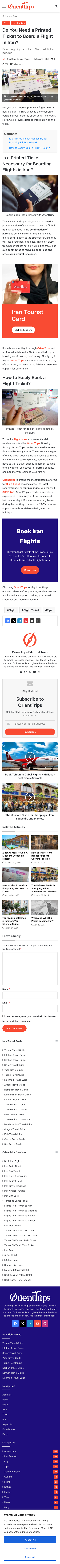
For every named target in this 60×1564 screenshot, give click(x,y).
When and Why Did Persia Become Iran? (42, 919)
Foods (7, 1492)
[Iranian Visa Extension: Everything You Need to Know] (15, 874)
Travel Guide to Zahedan (17, 1119)
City (6, 1461)
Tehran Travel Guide (14, 1050)
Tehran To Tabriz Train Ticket (19, 1245)
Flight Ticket (31, 610)
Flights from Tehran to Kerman (20, 1220)
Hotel (5, 1399)
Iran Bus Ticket (12, 1171)
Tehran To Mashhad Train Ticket (21, 1235)
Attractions (10, 1451)
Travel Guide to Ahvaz (15, 1109)
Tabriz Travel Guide (14, 1075)
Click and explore (23, 330)
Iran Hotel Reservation (15, 1176)
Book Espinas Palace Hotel (18, 1275)
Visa (4, 1409)
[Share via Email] (32, 620)
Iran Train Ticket (12, 1166)
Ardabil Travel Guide (14, 1084)
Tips (15, 16)
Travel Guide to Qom (14, 1104)
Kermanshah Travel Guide (17, 1094)
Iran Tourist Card (13, 1181)
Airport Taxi (8, 1424)
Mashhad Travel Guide (15, 1080)
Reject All (30, 1557)
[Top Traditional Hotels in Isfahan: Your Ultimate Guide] (15, 907)
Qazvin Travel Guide (14, 1139)
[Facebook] (7, 620)
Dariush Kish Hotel (13, 1265)
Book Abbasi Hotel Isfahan (17, 1280)
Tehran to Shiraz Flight (16, 1200)
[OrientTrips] (21, 6)
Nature (7, 1487)
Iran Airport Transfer (14, 1191)
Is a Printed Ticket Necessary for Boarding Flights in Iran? (28, 140)
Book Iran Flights (12, 1161)
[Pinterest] (26, 620)
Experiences (8, 1429)
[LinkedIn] (19, 620)
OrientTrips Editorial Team (18, 59)
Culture (8, 1476)
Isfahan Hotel (11, 1260)
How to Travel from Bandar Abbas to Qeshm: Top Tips (41, 855)
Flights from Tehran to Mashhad (20, 1210)
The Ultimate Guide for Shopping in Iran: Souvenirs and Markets (44, 888)
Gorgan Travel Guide (14, 1129)
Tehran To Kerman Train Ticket (20, 1240)
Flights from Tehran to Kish (18, 1205)
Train (5, 1414)
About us (7, 1394)
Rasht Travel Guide (14, 1114)
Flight (12, 610)
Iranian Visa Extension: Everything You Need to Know (15, 888)
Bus (4, 1419)
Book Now (30, 570)
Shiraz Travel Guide (14, 1065)
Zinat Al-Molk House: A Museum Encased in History (15, 855)
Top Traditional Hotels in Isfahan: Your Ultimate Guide (14, 921)
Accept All (30, 1539)
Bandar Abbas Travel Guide (18, 1124)
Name (6, 989)
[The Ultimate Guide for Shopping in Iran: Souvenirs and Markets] (44, 874)
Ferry (5, 1434)
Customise (30, 1548)
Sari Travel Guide (13, 1144)
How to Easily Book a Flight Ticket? (29, 147)
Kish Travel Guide (13, 1134)
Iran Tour (9, 1250)
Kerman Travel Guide (15, 1099)
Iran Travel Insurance (15, 1186)
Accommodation (12, 1471)
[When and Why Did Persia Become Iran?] (44, 907)
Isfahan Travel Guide (15, 1055)
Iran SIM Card (11, 1196)
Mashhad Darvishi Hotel (16, 1270)
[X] (13, 620)
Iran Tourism (18, 23)
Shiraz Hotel (10, 1255)
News (7, 1502)
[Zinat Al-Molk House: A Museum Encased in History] (15, 842)
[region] (30, 1537)
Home (7, 16)
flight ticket (21, 439)
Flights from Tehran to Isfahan (19, 1215)
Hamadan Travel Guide (16, 1089)
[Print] (38, 620)
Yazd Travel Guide (13, 1070)
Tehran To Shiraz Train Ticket (19, 1230)
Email (6, 1002)
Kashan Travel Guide (15, 1060)
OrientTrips (17, 360)
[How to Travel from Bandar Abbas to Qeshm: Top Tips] (44, 842)
